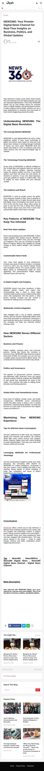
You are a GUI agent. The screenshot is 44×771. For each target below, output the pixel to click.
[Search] (41, 3)
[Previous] (39, 8)
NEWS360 (7, 528)
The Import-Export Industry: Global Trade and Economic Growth (11, 745)
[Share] (38, 41)
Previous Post (8, 669)
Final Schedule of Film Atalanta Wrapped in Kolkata (31, 720)
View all (37, 635)
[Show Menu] (3, 3)
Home (6, 15)
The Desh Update (10, 676)
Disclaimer (30, 766)
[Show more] (32, 626)
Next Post (37, 669)
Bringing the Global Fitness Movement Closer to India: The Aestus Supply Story (11, 656)
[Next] (41, 8)
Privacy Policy (20, 766)
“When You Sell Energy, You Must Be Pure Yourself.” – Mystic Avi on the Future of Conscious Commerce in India (31, 748)
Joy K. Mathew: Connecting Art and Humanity (10, 720)
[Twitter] (24, 626)
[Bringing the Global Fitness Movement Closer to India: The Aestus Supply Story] (12, 644)
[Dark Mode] (37, 3)
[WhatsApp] (28, 626)
